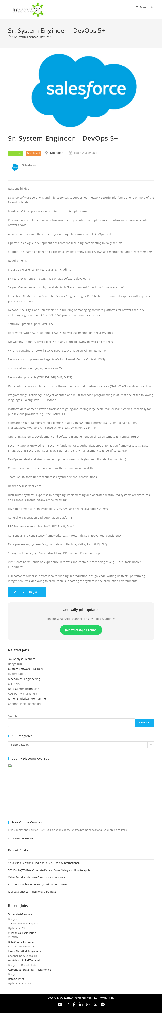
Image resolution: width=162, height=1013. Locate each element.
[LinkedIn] (81, 1005)
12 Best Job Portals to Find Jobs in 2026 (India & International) (44, 863)
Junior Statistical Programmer (27, 698)
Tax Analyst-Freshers (21, 659)
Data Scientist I (16, 979)
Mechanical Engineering (24, 679)
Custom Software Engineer (25, 669)
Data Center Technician (23, 689)
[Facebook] (74, 1005)
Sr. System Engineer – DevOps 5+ (33, 37)
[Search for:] (151, 7)
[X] (88, 1005)
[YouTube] (60, 1005)
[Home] (9, 37)
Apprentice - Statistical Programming (29, 969)
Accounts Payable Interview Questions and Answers (38, 884)
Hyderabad (56, 153)
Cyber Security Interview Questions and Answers (36, 877)
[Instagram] (67, 1005)
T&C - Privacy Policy (103, 997)
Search (12, 716)
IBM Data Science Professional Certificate (32, 891)
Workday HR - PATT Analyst (24, 960)
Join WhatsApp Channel (81, 630)
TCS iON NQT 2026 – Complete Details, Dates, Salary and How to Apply (49, 870)
